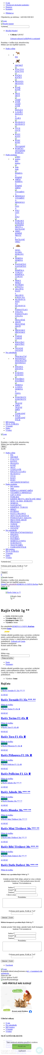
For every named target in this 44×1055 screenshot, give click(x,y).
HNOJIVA (14, 535)
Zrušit (11, 918)
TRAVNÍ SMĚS (16, 545)
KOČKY (13, 461)
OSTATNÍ (14, 528)
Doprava (9, 7)
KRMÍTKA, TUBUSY (19, 507)
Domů (3, 584)
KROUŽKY (15, 526)
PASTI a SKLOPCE (18, 514)
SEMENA (14, 503)
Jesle (12, 488)
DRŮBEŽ (14, 457)
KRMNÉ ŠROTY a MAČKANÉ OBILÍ (25, 499)
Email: (11, 890)
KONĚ (13, 465)
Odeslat (4, 918)
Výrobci (9, 430)
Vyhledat (4, 26)
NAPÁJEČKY (16, 505)
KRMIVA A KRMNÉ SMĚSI (21, 491)
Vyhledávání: (6, 562)
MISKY (13, 509)
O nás (8, 3)
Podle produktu (11, 155)
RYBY (13, 480)
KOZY (13, 478)
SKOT (12, 467)
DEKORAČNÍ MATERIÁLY (21, 532)
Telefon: (11, 892)
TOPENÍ (13, 524)
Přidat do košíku (7, 658)
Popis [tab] (8, 662)
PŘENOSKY (15, 522)
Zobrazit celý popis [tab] (18, 641)
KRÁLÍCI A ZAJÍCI (18, 472)
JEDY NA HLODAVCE (19, 516)
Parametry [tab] (9, 664)
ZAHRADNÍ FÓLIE (18, 547)
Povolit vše (22, 1046)
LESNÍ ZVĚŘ (15, 470)
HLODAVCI (15, 474)
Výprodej (9, 426)
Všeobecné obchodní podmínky (17, 5)
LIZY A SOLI (15, 495)
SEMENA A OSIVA (18, 541)
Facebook (9, 965)
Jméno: (11, 887)
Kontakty (9, 9)
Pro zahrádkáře (11, 353)
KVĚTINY (14, 537)
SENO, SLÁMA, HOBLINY (21, 501)
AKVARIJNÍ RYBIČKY (19, 482)
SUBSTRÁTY (16, 543)
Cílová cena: (11, 895)
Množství (4, 656)
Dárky (8, 428)
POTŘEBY (14, 511)
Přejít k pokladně (33, 39)
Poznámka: (22, 897)
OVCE (13, 476)
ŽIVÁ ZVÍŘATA (12, 424)
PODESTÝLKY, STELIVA (20, 518)
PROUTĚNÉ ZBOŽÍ (18, 520)
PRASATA (14, 463)
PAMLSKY (14, 497)
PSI (11, 455)
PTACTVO (14, 459)
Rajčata (35, 584)
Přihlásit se (10, 13)
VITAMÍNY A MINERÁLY (21, 493)
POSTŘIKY (15, 539)
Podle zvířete (10, 49)
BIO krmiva (10, 422)
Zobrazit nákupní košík (18, 39)
